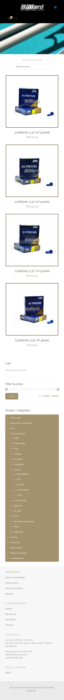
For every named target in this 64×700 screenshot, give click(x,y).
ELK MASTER (23, 490)
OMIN (19, 495)
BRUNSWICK (23, 474)
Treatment (18, 532)
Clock (16, 448)
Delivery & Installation (15, 577)
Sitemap (9, 594)
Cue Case (18, 459)
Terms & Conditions (14, 588)
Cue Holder (19, 464)
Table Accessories (18, 553)
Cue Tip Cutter (20, 500)
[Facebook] (32, 695)
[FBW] (8, 673)
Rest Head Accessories (24, 521)
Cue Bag (17, 454)
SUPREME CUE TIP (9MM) (32, 340)
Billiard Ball (15, 418)
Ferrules (17, 511)
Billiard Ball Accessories (21, 423)
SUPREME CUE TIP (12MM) (32, 271)
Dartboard (15, 542)
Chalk (16, 438)
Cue (12, 428)
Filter (11, 396)
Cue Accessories (17, 433)
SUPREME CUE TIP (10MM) (32, 132)
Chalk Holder (19, 443)
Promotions (10, 619)
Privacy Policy (11, 583)
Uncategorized (17, 558)
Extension (18, 506)
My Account (10, 614)
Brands (8, 609)
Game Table (15, 548)
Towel (16, 527)
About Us (9, 625)
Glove (16, 516)
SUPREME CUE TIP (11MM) (32, 202)
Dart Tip (14, 537)
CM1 (19, 479)
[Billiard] (32, 7)
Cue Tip (17, 469)
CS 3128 (20, 484)
